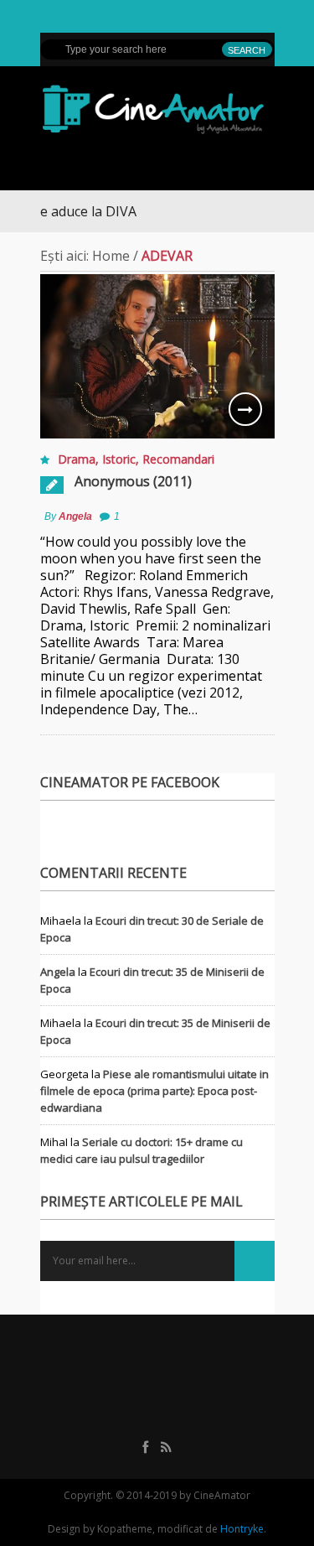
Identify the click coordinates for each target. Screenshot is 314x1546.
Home (111, 255)
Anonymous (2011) (133, 481)
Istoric (119, 459)
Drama (76, 459)
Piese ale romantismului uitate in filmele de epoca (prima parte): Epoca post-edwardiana (154, 1090)
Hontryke (242, 1529)
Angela (75, 516)
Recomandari (178, 459)
